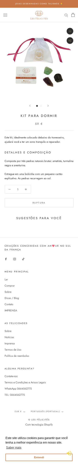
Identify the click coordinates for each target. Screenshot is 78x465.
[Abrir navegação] (5, 14)
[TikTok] (23, 259)
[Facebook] (6, 259)
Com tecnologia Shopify (39, 424)
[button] (13, 448)
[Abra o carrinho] (73, 15)
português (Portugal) (45, 411)
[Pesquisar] (66, 14)
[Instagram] (14, 259)
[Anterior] (29, 106)
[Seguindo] (48, 106)
